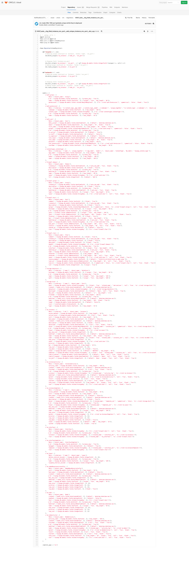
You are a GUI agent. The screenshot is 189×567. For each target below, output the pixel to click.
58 (37, 141)
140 (37, 294)
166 (37, 343)
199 (37, 405)
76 (37, 175)
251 (37, 502)
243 (37, 487)
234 (37, 470)
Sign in (184, 2)
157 (37, 326)
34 (37, 96)
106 (37, 231)
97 (37, 214)
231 (37, 464)
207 (37, 420)
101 (37, 222)
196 (37, 399)
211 (37, 427)
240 (37, 481)
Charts (119, 12)
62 (37, 149)
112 (37, 242)
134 (37, 283)
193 (37, 393)
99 (37, 218)
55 (37, 136)
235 (37, 472)
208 (37, 421)
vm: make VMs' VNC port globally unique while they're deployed (60, 23)
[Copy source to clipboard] (144, 31)
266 (37, 530)
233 (37, 468)
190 (37, 388)
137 (37, 289)
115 (37, 248)
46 (37, 119)
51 (37, 128)
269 (37, 535)
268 (37, 533)
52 (37, 130)
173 (37, 356)
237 (37, 476)
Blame (138, 17)
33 (37, 95)
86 (37, 194)
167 (37, 345)
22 (37, 74)
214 (37, 433)
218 (37, 440)
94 (37, 209)
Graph (105, 12)
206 (37, 418)
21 (37, 72)
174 (37, 358)
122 (37, 261)
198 (37, 403)
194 (37, 395)
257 (37, 513)
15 (37, 61)
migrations (69, 17)
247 (37, 494)
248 (37, 496)
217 (37, 438)
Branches (83, 12)
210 (37, 425)
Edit (152, 31)
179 (37, 367)
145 (37, 304)
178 (37, 365)
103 (37, 225)
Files (69, 12)
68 (37, 160)
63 (37, 151)
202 (37, 410)
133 (37, 281)
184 (37, 377)
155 (37, 322)
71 (37, 166)
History (144, 17)
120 (37, 257)
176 (37, 362)
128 (37, 272)
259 (37, 517)
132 (37, 280)
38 (37, 104)
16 (37, 63)
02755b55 (148, 23)
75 (37, 173)
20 (37, 70)
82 (37, 186)
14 (37, 59)
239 (37, 479)
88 (37, 197)
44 (37, 115)
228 (37, 459)
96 (37, 212)
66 (37, 156)
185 (37, 378)
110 (37, 238)
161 (37, 334)
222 (37, 448)
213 (37, 431)
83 (37, 188)
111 (37, 240)
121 (37, 259)
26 (37, 82)
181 (37, 371)
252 (37, 504)
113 (37, 244)
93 (37, 207)
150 (37, 313)
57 (37, 139)
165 (37, 341)
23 (37, 76)
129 (37, 274)
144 (37, 302)
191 (37, 390)
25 (37, 80)
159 (37, 330)
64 (37, 153)
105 (37, 229)
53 (37, 132)
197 (37, 401)
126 (37, 268)
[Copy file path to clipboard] (102, 31)
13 (37, 57)
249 (37, 498)
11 (37, 54)
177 (37, 364)
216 (37, 436)
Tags (89, 12)
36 (37, 100)
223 (37, 449)
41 (37, 110)
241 (37, 483)
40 (37, 108)
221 (37, 446)
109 (37, 237)
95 (37, 210)
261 (37, 520)
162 (37, 336)
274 (37, 545)
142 (37, 298)
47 (37, 121)
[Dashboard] (6, 3)
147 (37, 308)
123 (37, 263)
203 (37, 412)
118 (37, 253)
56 (37, 138)
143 (37, 300)
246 (37, 492)
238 (37, 477)
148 (37, 309)
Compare (112, 12)
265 (37, 528)
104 (37, 227)
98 (37, 216)
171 (37, 352)
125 (37, 266)
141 (37, 296)
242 (37, 485)
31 (37, 91)
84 (37, 190)
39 (37, 106)
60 (37, 145)
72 (37, 167)
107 (37, 233)
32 (37, 93)
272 (37, 541)
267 (37, 532)
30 (37, 89)
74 (37, 171)
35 (37, 98)
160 (37, 332)
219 (37, 442)
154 (37, 321)
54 (37, 134)
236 (37, 474)
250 (37, 500)
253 (37, 505)
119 (37, 255)
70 (37, 164)
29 (37, 87)
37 (37, 102)
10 (37, 52)
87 (37, 195)
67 (37, 158)
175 (37, 360)
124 (37, 265)
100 (37, 220)
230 (37, 463)
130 (37, 276)
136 (37, 287)
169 (37, 349)
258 (37, 515)
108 (37, 235)
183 (37, 375)
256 (37, 511)
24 (37, 78)
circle (58, 17)
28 (37, 85)
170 (37, 350)
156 (37, 324)
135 (37, 285)
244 (37, 489)
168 (37, 347)
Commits (75, 12)
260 (37, 519)
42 (37, 111)
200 (37, 406)
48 (37, 123)
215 (37, 434)
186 (37, 380)
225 (37, 453)
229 (37, 461)
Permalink (152, 17)
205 (37, 416)
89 (37, 199)
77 (37, 177)
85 (37, 192)
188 (37, 384)
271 (37, 539)
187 (37, 382)
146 (37, 306)
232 (37, 466)
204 (37, 414)
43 (37, 113)
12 (37, 55)
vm (63, 17)
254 (37, 507)
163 (37, 337)
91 (37, 203)
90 (37, 201)
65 (37, 154)
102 (37, 223)
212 (37, 429)
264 (37, 526)
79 (37, 181)
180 (37, 369)
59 (37, 143)
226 (37, 455)
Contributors (97, 12)
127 (37, 270)
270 (37, 537)
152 (37, 317)
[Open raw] (147, 31)
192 (37, 392)
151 (37, 315)
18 (37, 67)
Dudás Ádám (43, 25)
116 (37, 250)
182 (37, 373)
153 (37, 319)
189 (37, 386)
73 (37, 169)
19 (37, 68)
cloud (19, 2)
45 (37, 117)
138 (37, 291)
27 (37, 83)
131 (37, 278)
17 (37, 65)
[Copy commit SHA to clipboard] (153, 24)
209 (37, 423)
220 (37, 444)
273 (37, 543)
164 (37, 339)
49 (37, 125)
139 (37, 293)
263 (37, 524)
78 (37, 179)
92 (37, 205)
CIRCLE (12, 2)
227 (37, 457)
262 (37, 522)
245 (37, 491)
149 (37, 311)
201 (37, 408)
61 (37, 147)
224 (37, 451)
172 (37, 354)
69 (37, 162)
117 (37, 251)
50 (37, 126)
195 (37, 397)
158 (37, 328)
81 (37, 184)
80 (37, 182)
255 (37, 509)
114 (37, 246)
